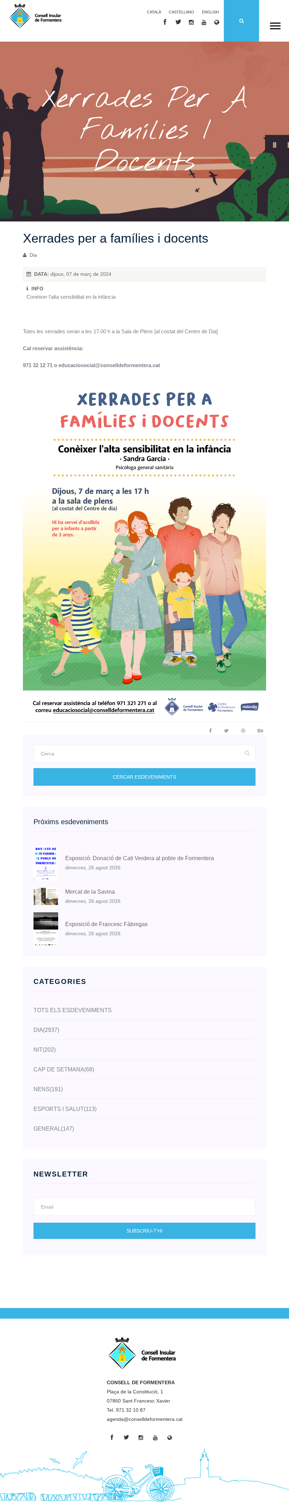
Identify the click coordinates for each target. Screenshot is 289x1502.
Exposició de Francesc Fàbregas (106, 924)
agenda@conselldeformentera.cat (145, 1419)
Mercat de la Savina (90, 892)
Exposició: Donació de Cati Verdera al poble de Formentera (139, 858)
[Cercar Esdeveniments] (248, 753)
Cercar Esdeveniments (144, 777)
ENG (210, 12)
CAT (154, 12)
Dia (32, 255)
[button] (275, 24)
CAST (181, 12)
